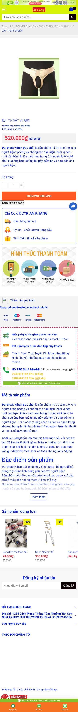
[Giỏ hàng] (71, 9)
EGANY (31, 689)
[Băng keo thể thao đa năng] (16, 533)
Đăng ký (68, 585)
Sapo (55, 689)
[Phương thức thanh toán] (39, 266)
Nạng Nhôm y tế (44, 552)
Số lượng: (8, 177)
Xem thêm (39, 497)
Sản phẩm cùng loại (19, 511)
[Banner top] (39, 2)
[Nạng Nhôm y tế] (48, 533)
